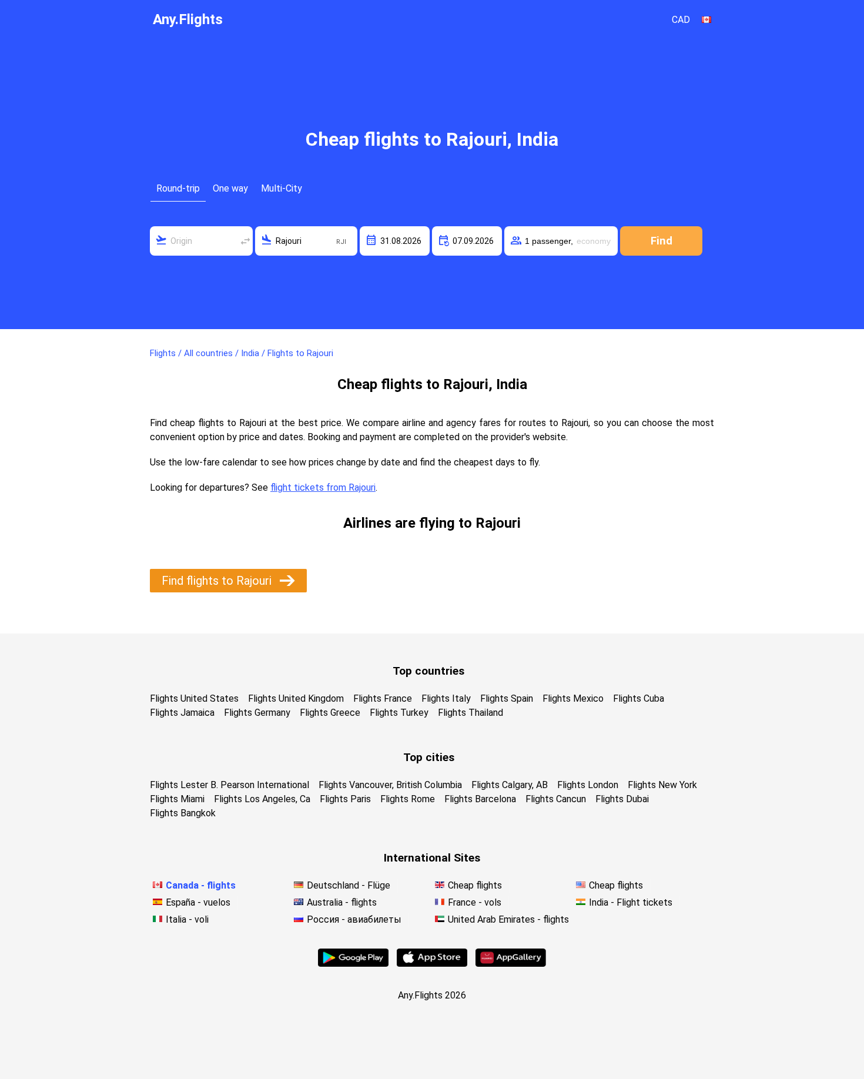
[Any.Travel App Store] (432, 963)
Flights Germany (257, 712)
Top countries (428, 671)
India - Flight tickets (630, 902)
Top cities (428, 757)
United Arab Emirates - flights (508, 919)
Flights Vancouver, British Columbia (390, 784)
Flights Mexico (573, 698)
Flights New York (662, 784)
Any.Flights (188, 19)
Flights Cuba (638, 698)
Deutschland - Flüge (348, 885)
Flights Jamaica (182, 712)
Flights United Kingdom (296, 698)
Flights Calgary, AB (509, 784)
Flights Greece (330, 712)
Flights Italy (446, 698)
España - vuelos (198, 902)
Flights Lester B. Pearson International (229, 784)
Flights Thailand (470, 712)
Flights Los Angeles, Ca (262, 799)
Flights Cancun (555, 799)
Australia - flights (342, 902)
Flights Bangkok (183, 813)
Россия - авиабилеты (354, 919)
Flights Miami (177, 799)
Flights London (587, 784)
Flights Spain (506, 698)
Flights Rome (407, 799)
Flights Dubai (622, 799)
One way (230, 188)
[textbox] (201, 241)
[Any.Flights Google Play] (353, 963)
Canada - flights (201, 885)
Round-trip (178, 188)
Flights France (382, 698)
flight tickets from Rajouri (323, 487)
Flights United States (194, 698)
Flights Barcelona (480, 799)
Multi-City (281, 188)
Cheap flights (475, 885)
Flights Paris (345, 799)
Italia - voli (187, 919)
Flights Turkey (399, 712)
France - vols (474, 902)
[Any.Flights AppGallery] (511, 963)
